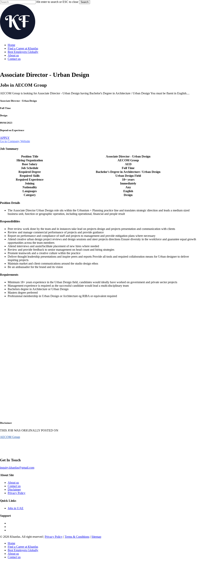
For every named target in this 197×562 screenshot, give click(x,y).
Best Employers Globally (23, 550)
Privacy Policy (16, 493)
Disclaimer (14, 489)
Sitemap (96, 536)
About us (13, 482)
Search (84, 2)
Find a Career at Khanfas (23, 546)
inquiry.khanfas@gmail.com (17, 467)
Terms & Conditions (77, 536)
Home (11, 543)
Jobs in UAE (15, 508)
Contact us (14, 486)
